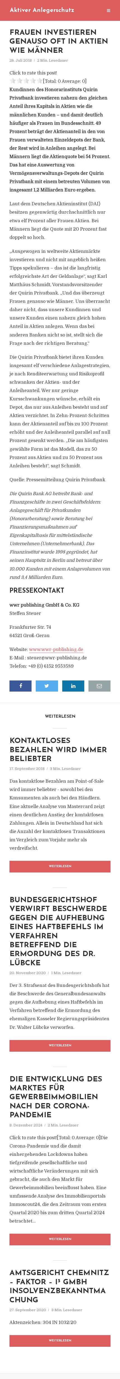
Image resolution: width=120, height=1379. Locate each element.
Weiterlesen (60, 866)
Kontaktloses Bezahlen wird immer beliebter (58, 750)
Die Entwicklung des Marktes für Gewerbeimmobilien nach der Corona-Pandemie (55, 1097)
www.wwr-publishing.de (56, 649)
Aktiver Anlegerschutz (42, 10)
